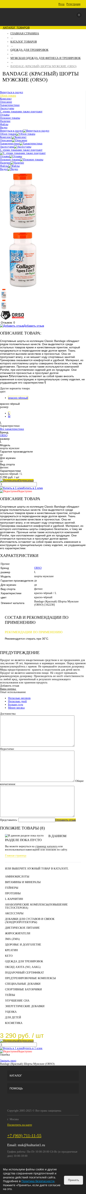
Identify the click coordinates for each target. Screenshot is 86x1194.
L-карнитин (14, 899)
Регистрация (73, 3)
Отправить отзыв (65, 819)
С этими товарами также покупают (21, 149)
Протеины (13, 893)
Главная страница (15, 855)
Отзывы (4, 156)
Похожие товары (10, 159)
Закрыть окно (8, 1060)
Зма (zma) (12, 939)
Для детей (13, 1017)
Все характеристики (12, 429)
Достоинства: (8, 713)
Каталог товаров (16, 27)
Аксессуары (7, 146)
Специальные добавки (22, 983)
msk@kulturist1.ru (31, 1145)
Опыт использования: (13, 692)
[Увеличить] (23, 227)
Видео (3, 169)
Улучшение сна (17, 1000)
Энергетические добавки (24, 1006)
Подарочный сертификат (24, 972)
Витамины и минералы (23, 882)
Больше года (15, 704)
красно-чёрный (18, 397)
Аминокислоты (17, 876)
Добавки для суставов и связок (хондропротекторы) (29, 921)
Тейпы (10, 995)
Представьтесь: (9, 819)
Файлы (4, 165)
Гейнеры (11, 887)
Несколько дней (17, 701)
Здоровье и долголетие (23, 944)
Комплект (6, 137)
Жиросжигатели (17, 933)
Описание (6, 140)
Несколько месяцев (19, 698)
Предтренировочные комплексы (30, 978)
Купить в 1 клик (33, 488)
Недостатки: (7, 748)
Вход (61, 3)
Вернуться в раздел (11, 130)
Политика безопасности (37, 1181)
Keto (9, 955)
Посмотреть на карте (19, 1124)
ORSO (3, 435)
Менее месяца (16, 707)
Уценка (11, 1011)
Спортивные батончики (23, 989)
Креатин (11, 950)
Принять (73, 1180)
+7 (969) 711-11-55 (24, 1135)
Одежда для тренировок (24, 961)
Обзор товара (8, 133)
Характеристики (10, 143)
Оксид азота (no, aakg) (23, 967)
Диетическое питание (22, 927)
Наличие (5, 162)
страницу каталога (46, 846)
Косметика (13, 1023)
